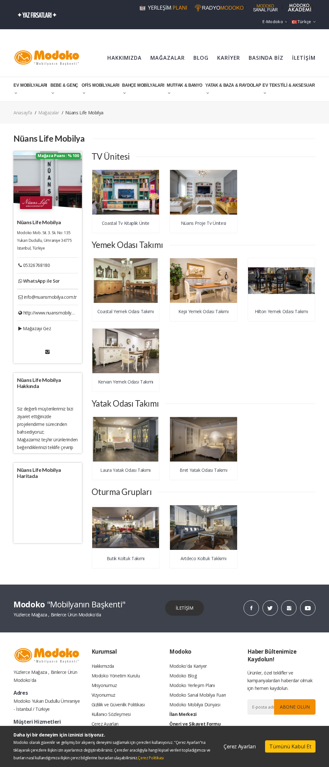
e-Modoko (272, 21)
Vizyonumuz (104, 695)
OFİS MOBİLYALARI (100, 85)
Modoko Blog (183, 676)
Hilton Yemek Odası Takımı (281, 311)
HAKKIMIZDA (124, 57)
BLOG (201, 57)
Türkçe (304, 21)
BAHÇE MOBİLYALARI (143, 85)
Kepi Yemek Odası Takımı (203, 311)
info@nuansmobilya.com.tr (50, 297)
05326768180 (36, 265)
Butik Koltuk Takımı (126, 558)
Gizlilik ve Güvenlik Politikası (118, 704)
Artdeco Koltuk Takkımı (203, 558)
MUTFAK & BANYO (184, 85)
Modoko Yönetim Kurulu (116, 676)
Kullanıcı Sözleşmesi (111, 714)
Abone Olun (295, 707)
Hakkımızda (103, 666)
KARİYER (228, 57)
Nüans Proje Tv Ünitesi (203, 223)
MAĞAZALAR (167, 57)
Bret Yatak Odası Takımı (203, 470)
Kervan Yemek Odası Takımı (125, 382)
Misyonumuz (104, 685)
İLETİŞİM (304, 57)
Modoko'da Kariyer (188, 666)
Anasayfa (22, 113)
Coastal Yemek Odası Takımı (125, 311)
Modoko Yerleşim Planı (192, 685)
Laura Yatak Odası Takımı (125, 470)
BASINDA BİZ (266, 57)
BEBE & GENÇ (64, 85)
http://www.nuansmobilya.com (53, 313)
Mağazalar (48, 113)
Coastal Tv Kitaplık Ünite (125, 223)
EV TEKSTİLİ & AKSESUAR (288, 85)
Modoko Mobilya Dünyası (194, 704)
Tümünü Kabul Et (290, 746)
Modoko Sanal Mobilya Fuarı (197, 695)
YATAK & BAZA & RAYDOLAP (233, 85)
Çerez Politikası (151, 758)
